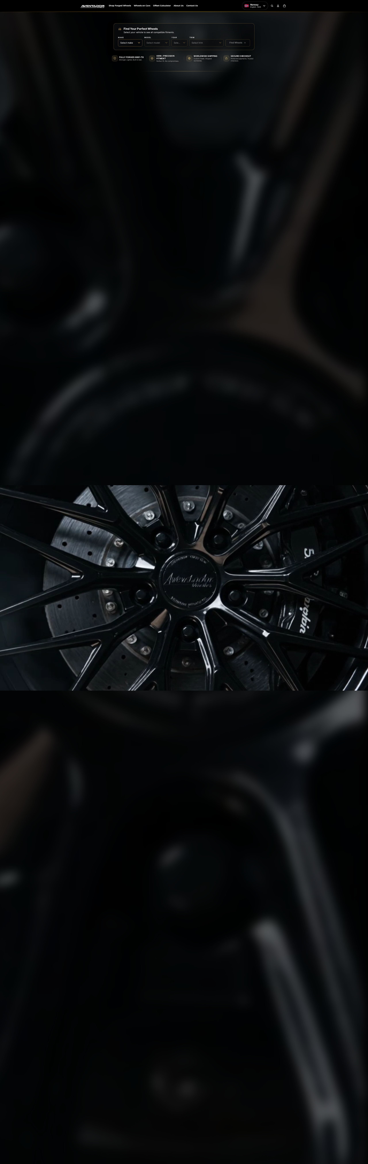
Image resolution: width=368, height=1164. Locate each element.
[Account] (278, 6)
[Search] (272, 6)
